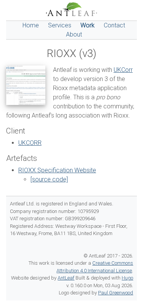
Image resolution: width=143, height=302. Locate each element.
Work (87, 25)
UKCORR (30, 142)
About (74, 34)
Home (30, 25)
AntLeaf (66, 278)
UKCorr (123, 69)
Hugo (127, 278)
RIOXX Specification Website (57, 170)
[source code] (49, 179)
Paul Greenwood (115, 293)
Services (59, 25)
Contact (114, 25)
